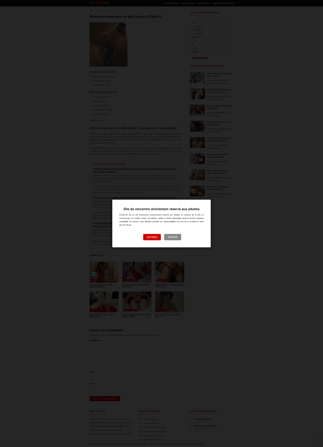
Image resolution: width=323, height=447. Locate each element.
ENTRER (152, 237)
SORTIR (172, 237)
